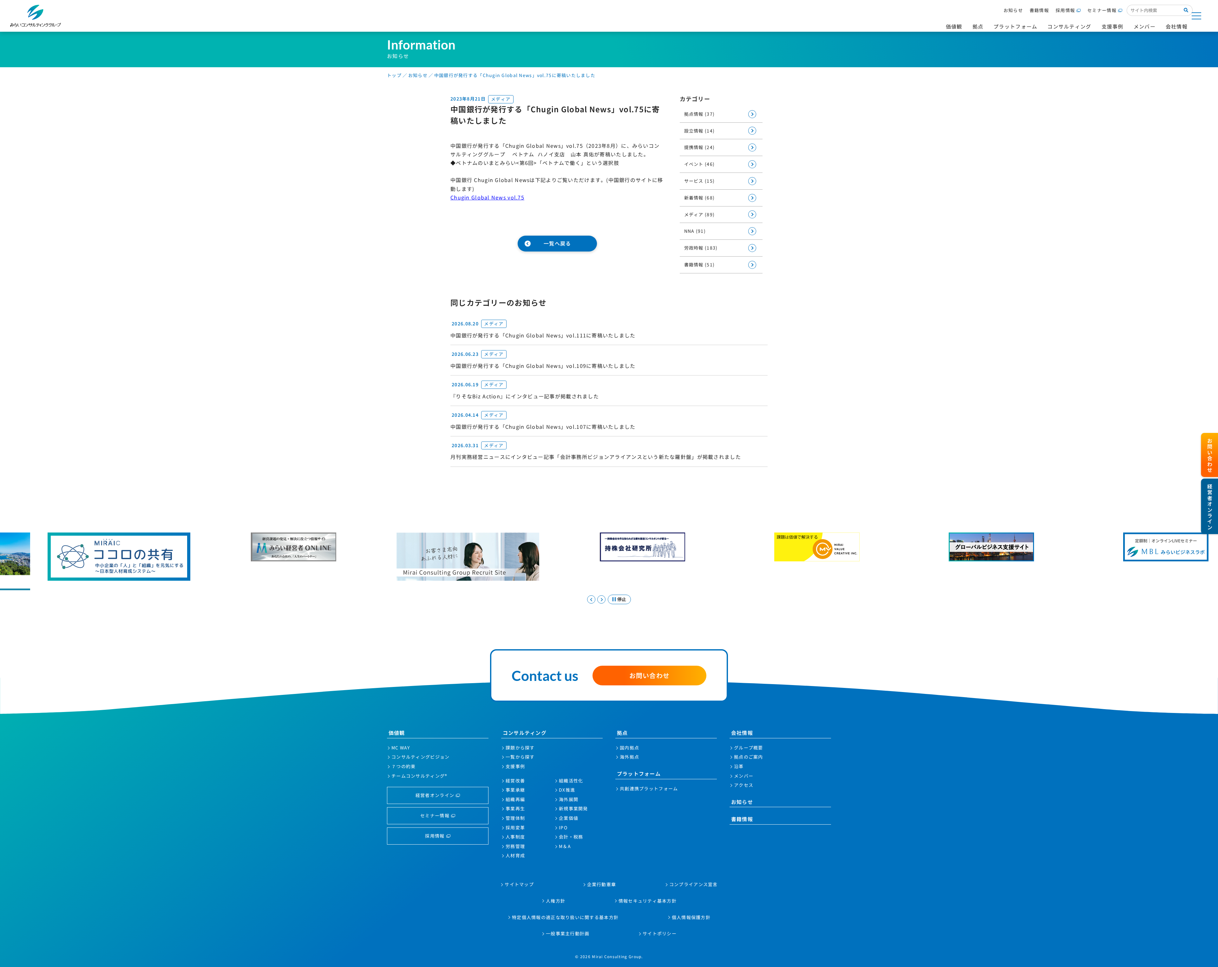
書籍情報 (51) (699, 264)
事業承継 (515, 790)
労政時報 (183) (701, 248)
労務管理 (515, 846)
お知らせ (1013, 10)
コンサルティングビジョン (420, 757)
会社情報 (742, 732)
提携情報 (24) (699, 147)
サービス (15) (699, 181)
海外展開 (568, 799)
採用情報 (1065, 10)
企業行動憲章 (601, 884)
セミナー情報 (1101, 10)
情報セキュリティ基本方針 (648, 901)
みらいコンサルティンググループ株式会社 (35, 16)
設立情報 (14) (699, 130)
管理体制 (515, 818)
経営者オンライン (435, 795)
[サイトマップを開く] (1196, 16)
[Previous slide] (591, 599)
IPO (563, 827)
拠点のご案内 (748, 757)
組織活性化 (571, 780)
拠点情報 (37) (699, 114)
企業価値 (568, 818)
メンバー (743, 776)
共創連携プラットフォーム (649, 788)
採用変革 (515, 827)
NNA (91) (695, 231)
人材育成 (515, 855)
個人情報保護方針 (691, 917)
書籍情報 (1039, 10)
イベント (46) (699, 164)
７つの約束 (403, 766)
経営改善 (515, 780)
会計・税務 (571, 836)
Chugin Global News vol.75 (487, 197)
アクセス (743, 785)
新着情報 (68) (699, 197)
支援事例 (515, 766)
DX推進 (567, 790)
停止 (621, 599)
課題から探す (520, 747)
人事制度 (515, 836)
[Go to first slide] (601, 599)
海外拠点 (629, 757)
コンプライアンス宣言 (693, 884)
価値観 (397, 732)
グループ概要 (748, 747)
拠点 (622, 732)
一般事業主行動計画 (568, 933)
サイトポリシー (660, 933)
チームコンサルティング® (419, 776)
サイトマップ (519, 884)
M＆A (565, 846)
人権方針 (555, 901)
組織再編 (515, 799)
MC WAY (400, 747)
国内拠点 (629, 747)
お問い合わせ (649, 675)
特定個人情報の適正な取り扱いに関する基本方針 (565, 917)
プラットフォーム (639, 773)
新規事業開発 (573, 808)
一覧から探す (520, 757)
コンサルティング (525, 732)
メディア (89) (699, 214)
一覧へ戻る (557, 243)
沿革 (739, 766)
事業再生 (515, 808)
